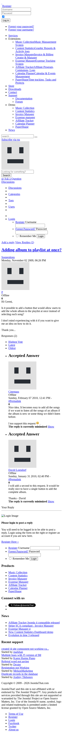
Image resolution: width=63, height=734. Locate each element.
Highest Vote (15, 341)
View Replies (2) (24, 242)
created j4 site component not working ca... (25, 648)
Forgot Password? (25, 228)
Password (41, 228)
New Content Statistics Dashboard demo (30, 632)
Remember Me (28, 236)
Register (6, 6)
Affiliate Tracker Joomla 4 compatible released (34, 622)
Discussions (8, 181)
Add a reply (8, 242)
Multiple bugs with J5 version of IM (21, 655)
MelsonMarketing (23, 670)
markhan (18, 651)
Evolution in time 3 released (23, 635)
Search (6, 175)
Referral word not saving (15, 661)
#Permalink (14, 401)
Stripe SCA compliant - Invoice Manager (31, 625)
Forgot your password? (21, 26)
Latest (11, 344)
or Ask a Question (11, 178)
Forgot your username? (21, 29)
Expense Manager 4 (19, 628)
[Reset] (35, 137)
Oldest (12, 348)
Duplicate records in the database (19, 673)
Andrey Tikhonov (23, 677)
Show (51, 426)
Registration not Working (15, 667)
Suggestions (8, 257)
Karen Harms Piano (24, 658)
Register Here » (10, 541)
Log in (6, 20)
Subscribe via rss (10, 139)
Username (30, 222)
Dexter (17, 664)
